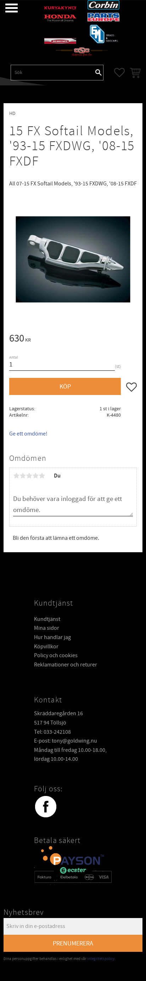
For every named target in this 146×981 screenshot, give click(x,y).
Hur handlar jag (52, 637)
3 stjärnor (29, 476)
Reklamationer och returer (65, 664)
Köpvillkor (46, 646)
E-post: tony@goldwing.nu (65, 740)
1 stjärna (16, 476)
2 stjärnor (22, 476)
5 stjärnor (42, 476)
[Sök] (98, 72)
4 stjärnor (35, 476)
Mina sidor (46, 628)
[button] (6, 8)
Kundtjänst (47, 619)
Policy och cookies (56, 655)
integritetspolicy (100, 958)
